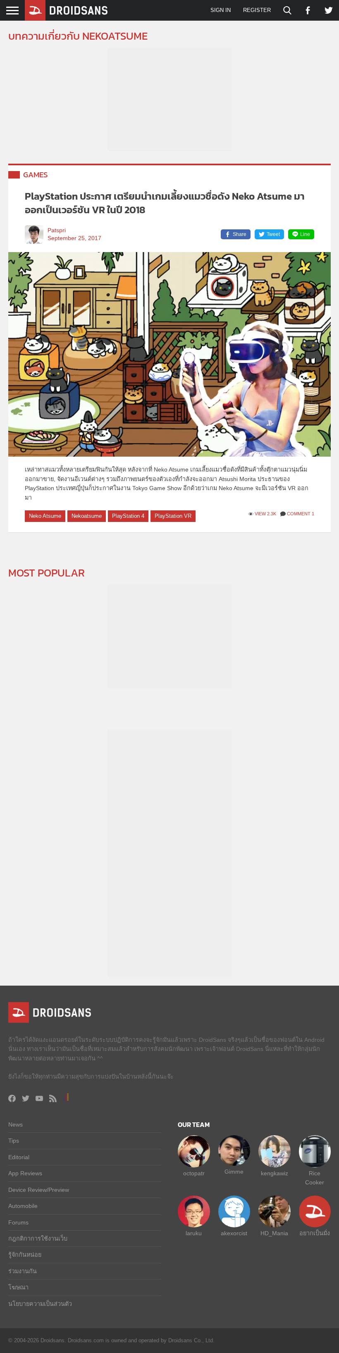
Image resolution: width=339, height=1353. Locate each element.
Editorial (18, 1157)
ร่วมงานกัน (22, 1271)
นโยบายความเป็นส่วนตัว (40, 1304)
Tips (13, 1140)
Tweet (273, 234)
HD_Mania (274, 1233)
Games (35, 175)
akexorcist (234, 1233)
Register (257, 10)
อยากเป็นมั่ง (314, 1233)
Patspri (57, 230)
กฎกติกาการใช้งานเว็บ (37, 1238)
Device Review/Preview (38, 1189)
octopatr (194, 1173)
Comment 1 (300, 513)
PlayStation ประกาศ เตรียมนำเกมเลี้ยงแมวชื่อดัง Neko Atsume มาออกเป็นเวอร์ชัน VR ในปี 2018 (165, 203)
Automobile (23, 1206)
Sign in (220, 10)
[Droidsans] (66, 10)
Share (239, 234)
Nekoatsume (87, 516)
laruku (194, 1233)
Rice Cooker (314, 1178)
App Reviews (25, 1173)
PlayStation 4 (128, 516)
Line (305, 234)
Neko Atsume (45, 516)
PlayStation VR (173, 516)
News (15, 1124)
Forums (18, 1222)
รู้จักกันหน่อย (24, 1254)
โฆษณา (18, 1287)
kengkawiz (274, 1173)
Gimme (234, 1171)
